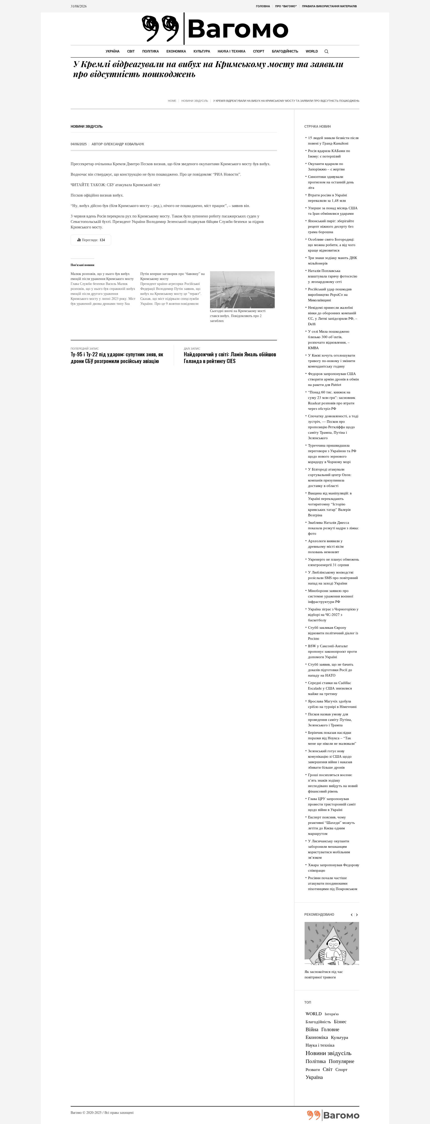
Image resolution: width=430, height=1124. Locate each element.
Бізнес (340, 1021)
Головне (330, 1029)
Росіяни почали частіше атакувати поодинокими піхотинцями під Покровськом (332, 883)
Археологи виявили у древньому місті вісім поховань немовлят (326, 546)
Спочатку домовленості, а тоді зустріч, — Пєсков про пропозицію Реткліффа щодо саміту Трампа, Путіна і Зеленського (333, 426)
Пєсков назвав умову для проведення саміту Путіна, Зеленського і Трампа (330, 719)
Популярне (341, 1061)
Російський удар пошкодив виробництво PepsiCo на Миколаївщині (330, 294)
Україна (314, 1076)
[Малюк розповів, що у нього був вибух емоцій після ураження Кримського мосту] (105, 288)
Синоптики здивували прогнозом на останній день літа (331, 182)
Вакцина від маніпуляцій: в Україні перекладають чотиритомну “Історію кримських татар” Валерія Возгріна (330, 503)
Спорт (341, 1069)
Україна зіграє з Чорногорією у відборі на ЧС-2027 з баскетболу (333, 614)
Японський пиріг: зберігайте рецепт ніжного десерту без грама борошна (331, 226)
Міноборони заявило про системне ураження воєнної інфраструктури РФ (330, 596)
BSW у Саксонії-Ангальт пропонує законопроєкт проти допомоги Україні (332, 651)
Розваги (313, 1069)
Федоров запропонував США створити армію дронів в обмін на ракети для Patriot (333, 379)
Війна (312, 1029)
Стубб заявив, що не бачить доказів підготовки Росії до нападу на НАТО (330, 670)
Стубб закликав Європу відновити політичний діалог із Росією (333, 633)
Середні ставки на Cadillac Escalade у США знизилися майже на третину (330, 688)
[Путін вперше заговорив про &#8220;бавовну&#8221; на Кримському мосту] (175, 288)
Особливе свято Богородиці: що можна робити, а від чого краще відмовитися (331, 245)
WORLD (314, 1014)
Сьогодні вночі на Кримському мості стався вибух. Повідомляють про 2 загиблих (238, 315)
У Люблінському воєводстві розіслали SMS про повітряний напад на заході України (333, 578)
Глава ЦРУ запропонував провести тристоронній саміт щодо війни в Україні (332, 804)
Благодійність (318, 1021)
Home (172, 100)
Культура (339, 1037)
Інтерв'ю (332, 1014)
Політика (316, 1061)
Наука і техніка (320, 1045)
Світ (327, 1069)
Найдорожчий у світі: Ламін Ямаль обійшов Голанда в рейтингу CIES (230, 357)
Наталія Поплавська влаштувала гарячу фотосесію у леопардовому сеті (332, 276)
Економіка (317, 1037)
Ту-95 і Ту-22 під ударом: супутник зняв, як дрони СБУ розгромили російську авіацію (117, 357)
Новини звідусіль (194, 100)
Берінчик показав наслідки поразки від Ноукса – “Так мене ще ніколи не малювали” (332, 738)
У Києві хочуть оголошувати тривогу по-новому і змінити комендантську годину (331, 361)
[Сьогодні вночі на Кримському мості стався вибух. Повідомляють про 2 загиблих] (242, 289)
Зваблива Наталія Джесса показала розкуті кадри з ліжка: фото (333, 528)
